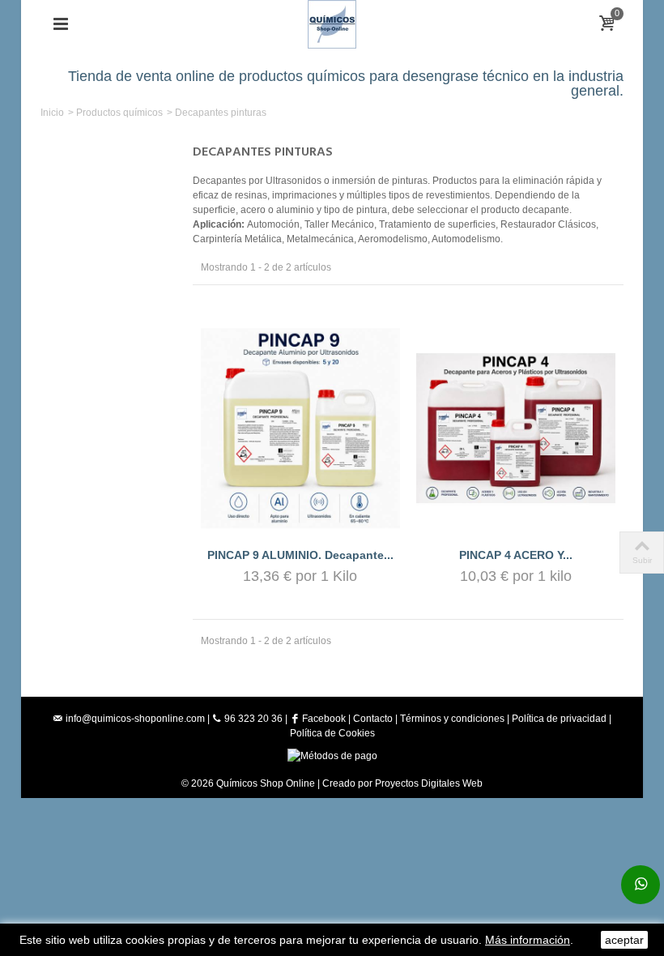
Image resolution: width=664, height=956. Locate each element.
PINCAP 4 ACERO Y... (515, 554)
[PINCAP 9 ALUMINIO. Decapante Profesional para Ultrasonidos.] (300, 428)
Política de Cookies (332, 733)
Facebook (323, 718)
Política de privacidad (559, 718)
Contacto (373, 718)
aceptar (624, 939)
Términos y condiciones (452, 718)
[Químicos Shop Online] (332, 23)
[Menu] (61, 24)
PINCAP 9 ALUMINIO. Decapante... (300, 554)
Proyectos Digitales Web (429, 783)
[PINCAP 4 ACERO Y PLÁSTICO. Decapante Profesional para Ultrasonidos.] (515, 428)
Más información (527, 939)
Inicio (52, 112)
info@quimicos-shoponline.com (135, 718)
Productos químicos (119, 112)
